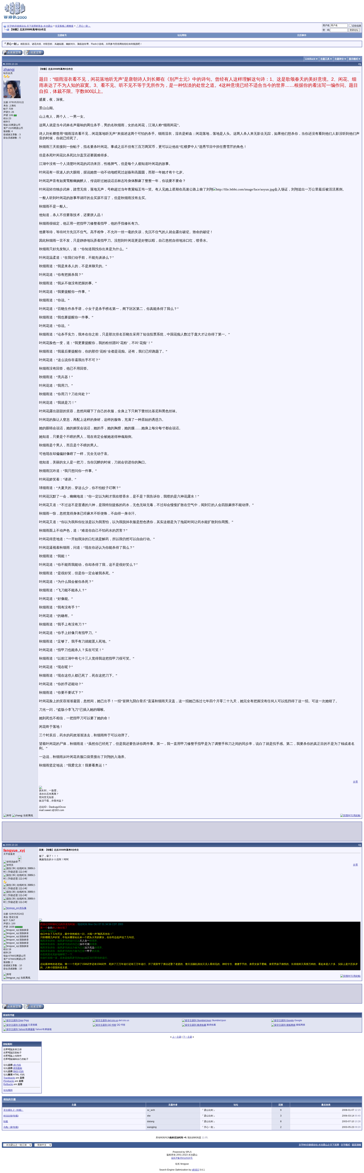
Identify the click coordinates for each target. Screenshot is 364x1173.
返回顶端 (356, 1144)
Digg (26, 1020)
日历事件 (301, 35)
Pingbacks (8, 1081)
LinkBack (310, 59)
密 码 (326, 30)
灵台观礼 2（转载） (13, 1110)
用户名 (326, 25)
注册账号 (62, 35)
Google (298, 1020)
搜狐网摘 (300, 1024)
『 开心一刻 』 (83, 26)
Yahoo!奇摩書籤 (43, 1029)
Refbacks (8, 1084)
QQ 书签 (121, 1024)
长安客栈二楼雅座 (64, 26)
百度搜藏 (32, 1024)
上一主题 (176, 1037)
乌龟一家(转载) (11, 1127)
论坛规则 (8, 1090)
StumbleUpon (219, 1020)
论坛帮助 (182, 35)
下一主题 (187, 1037)
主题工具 (324, 59)
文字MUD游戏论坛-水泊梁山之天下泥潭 (319, 1144)
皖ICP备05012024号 (182, 1158)
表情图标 (17, 1068)
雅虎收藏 (211, 1024)
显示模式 (353, 59)
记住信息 (356, 25)
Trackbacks (9, 1078)
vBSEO (195, 1169)
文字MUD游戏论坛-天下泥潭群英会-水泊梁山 (30, 26)
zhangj (8, 69)
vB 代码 (17, 1065)
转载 (5, 1121)
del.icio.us (124, 1020)
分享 (355, 781)
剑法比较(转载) (11, 1115)
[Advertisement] (293, 10)
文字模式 (345, 1144)
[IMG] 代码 (18, 1071)
